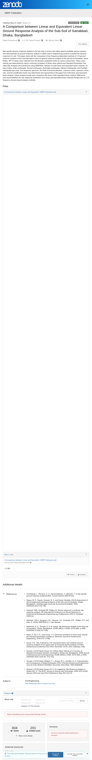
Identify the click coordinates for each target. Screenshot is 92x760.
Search (82, 701)
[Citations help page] (12, 693)
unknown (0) (40, 703)
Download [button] (83, 574)
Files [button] (8, 554)
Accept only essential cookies (74, 754)
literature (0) (26, 700)
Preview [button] (72, 574)
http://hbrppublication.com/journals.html (40, 683)
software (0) (25, 703)
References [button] (11, 594)
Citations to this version (30, 706)
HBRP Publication (13, 13)
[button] (46, 92)
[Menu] (87, 4)
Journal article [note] (73, 22)
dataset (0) (40, 700)
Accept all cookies (55, 754)
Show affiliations (82, 44)
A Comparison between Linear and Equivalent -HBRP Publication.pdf (30, 560)
